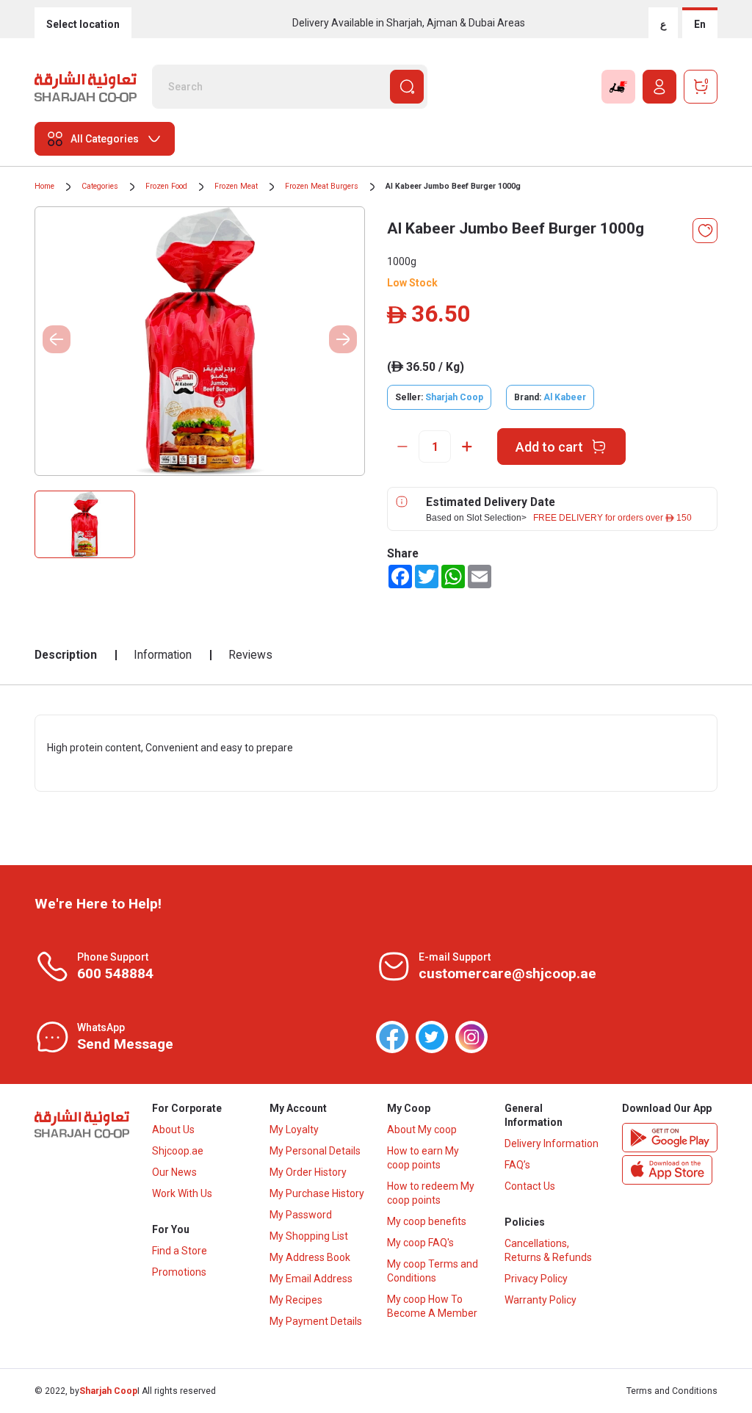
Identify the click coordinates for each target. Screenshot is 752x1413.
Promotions (179, 1272)
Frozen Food (166, 186)
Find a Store (179, 1251)
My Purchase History (317, 1193)
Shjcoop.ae (177, 1151)
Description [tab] (66, 655)
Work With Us (182, 1193)
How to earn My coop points (423, 1158)
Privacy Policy (536, 1278)
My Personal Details (315, 1151)
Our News (174, 1172)
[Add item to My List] (705, 230)
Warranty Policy (540, 1300)
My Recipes (296, 1300)
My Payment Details (316, 1321)
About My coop (422, 1129)
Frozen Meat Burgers (321, 186)
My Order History (308, 1172)
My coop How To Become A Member (432, 1306)
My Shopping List (309, 1236)
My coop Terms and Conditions (432, 1271)
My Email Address (311, 1278)
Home (44, 186)
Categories (100, 186)
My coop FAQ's (420, 1242)
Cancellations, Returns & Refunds (548, 1250)
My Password (301, 1215)
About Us (173, 1129)
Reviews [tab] (250, 655)
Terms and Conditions (671, 1391)
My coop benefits (426, 1221)
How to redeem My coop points (430, 1193)
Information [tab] (163, 655)
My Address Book (310, 1257)
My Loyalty (294, 1129)
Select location (83, 24)
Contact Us (530, 1186)
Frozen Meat (236, 186)
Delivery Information (552, 1143)
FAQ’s (517, 1165)
